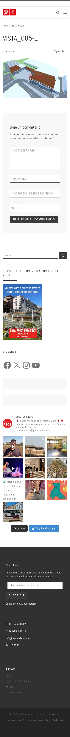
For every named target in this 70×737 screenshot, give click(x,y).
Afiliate (9, 686)
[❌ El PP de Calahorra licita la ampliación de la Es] (57, 446)
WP (23, 720)
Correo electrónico (32, 193)
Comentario (23, 150)
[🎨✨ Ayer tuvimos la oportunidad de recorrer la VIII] (57, 490)
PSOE (8, 676)
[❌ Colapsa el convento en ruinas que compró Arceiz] (13, 446)
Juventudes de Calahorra (19, 681)
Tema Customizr (54, 720)
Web (15, 208)
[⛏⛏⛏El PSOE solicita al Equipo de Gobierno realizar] (13, 490)
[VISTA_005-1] (35, 77)
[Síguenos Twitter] (14, 3)
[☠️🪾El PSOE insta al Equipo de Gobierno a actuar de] (57, 468)
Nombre (19, 178)
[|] (9, 11)
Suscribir (16, 595)
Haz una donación (15, 692)
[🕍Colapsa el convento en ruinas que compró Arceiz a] (35, 446)
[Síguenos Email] (4, 3)
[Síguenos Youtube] (25, 3)
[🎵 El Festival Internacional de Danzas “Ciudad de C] (13, 468)
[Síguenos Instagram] (19, 3)
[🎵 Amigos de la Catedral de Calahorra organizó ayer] (35, 468)
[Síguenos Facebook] (9, 3)
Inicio (5, 25)
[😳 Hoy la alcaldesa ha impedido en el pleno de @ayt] (35, 490)
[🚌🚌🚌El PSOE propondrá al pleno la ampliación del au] (13, 512)
